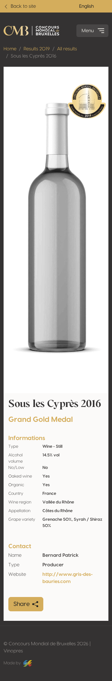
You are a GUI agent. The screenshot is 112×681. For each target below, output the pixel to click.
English (86, 6)
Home (10, 48)
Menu (88, 30)
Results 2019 (37, 48)
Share (21, 604)
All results (67, 48)
